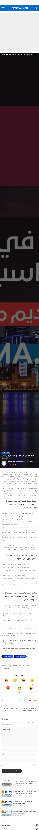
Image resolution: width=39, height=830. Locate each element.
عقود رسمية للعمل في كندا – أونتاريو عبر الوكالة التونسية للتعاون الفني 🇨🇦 (24, 792)
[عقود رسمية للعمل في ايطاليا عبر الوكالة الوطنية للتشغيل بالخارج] (7, 813)
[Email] (15, 464)
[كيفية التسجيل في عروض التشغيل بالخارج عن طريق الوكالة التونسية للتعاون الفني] (7, 783)
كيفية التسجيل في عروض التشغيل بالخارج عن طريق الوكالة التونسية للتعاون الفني (24, 782)
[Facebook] (9, 464)
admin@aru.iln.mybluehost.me (16, 461)
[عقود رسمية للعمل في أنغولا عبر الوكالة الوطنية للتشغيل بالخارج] (7, 803)
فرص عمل (6, 668)
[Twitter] (11, 464)
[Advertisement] (19, 32)
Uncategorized (6, 825)
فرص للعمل (6, 452)
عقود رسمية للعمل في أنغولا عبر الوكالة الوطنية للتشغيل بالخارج (24, 802)
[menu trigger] (4, 8)
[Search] (36, 8)
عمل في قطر (27, 665)
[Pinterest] (13, 464)
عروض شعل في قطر (15, 665)
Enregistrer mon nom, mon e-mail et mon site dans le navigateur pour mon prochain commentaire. (20, 765)
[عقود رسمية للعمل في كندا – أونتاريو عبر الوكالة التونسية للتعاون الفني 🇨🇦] (7, 793)
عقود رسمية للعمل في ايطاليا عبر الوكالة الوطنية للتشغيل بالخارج (24, 812)
